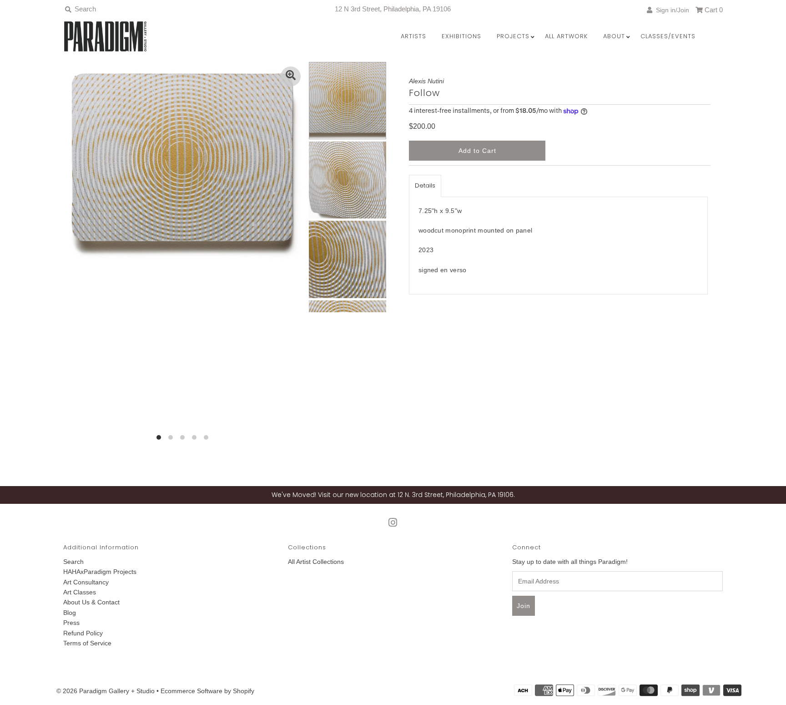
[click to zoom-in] (291, 76)
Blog (69, 612)
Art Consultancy (86, 582)
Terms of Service (87, 643)
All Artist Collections (316, 561)
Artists (413, 36)
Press (71, 622)
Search (73, 561)
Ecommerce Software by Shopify (207, 691)
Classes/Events (667, 36)
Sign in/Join (670, 10)
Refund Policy (83, 633)
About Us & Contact (91, 602)
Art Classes (79, 592)
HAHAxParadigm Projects (99, 571)
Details (425, 185)
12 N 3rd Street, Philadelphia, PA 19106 (393, 9)
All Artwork (566, 36)
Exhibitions (461, 36)
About (614, 36)
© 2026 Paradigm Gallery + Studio (105, 691)
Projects (513, 36)
